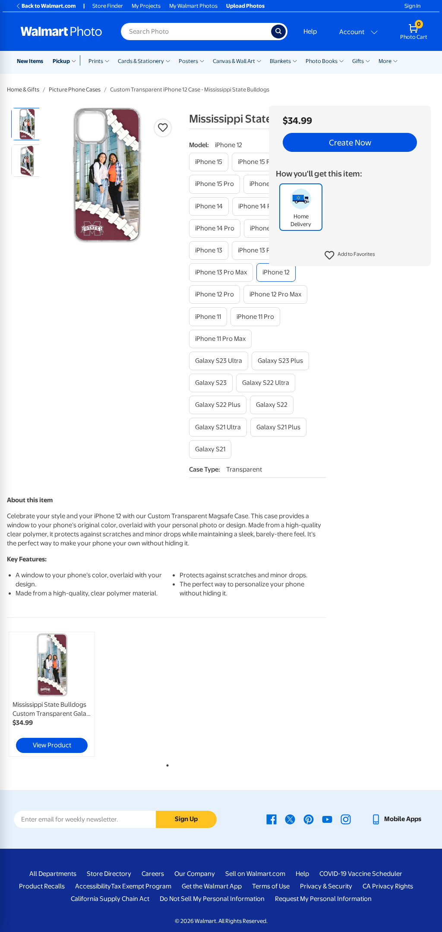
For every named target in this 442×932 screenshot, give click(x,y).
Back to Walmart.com (49, 6)
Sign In (412, 6)
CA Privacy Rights (388, 886)
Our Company (194, 874)
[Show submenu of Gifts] (367, 60)
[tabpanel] (60, 694)
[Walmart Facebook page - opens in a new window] (271, 819)
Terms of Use (271, 886)
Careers (153, 874)
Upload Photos (245, 6)
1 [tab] (165, 763)
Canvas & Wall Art (234, 61)
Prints (95, 61)
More (385, 61)
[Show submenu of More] (395, 60)
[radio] (27, 124)
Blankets (280, 61)
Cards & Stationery (141, 61)
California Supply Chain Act (110, 899)
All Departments (52, 874)
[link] (52, 694)
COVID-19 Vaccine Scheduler (360, 874)
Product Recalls (42, 886)
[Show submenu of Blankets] (294, 60)
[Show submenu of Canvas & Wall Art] (259, 60)
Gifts (358, 61)
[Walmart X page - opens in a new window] (290, 819)
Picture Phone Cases (75, 89)
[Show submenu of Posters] (202, 60)
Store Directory (109, 874)
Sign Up (186, 819)
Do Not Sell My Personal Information (212, 899)
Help (310, 31)
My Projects (146, 6)
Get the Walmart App (212, 886)
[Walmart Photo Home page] (61, 31)
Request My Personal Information (323, 899)
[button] (349, 255)
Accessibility (93, 886)
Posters (188, 61)
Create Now (350, 142)
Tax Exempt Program (141, 886)
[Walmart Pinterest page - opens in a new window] (308, 819)
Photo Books (322, 61)
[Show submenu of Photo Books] (341, 60)
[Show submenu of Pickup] (75, 60)
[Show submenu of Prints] (107, 60)
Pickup (61, 61)
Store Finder (107, 6)
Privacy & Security (326, 886)
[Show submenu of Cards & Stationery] (167, 60)
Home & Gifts (23, 89)
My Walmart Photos (193, 6)
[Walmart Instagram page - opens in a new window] (346, 819)
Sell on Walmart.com (255, 874)
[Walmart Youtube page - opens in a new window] (327, 819)
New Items (30, 61)
